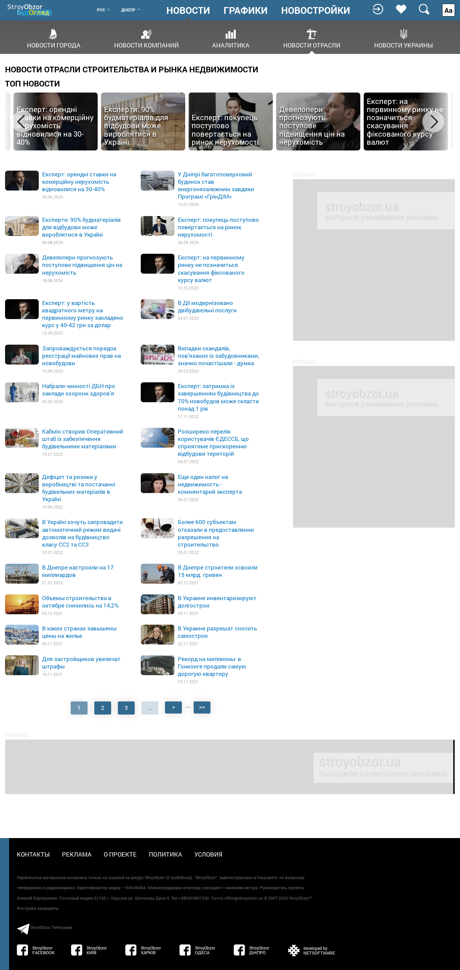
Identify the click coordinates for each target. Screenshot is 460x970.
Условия (208, 854)
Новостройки (315, 10)
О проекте (120, 854)
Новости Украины (403, 44)
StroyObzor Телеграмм (51, 927)
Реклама (77, 854)
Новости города (53, 44)
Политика (165, 854)
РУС (101, 9)
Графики (246, 10)
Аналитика (231, 44)
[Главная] (30, 10)
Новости (188, 10)
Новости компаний (146, 44)
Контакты (33, 854)
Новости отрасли (311, 44)
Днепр (128, 9)
